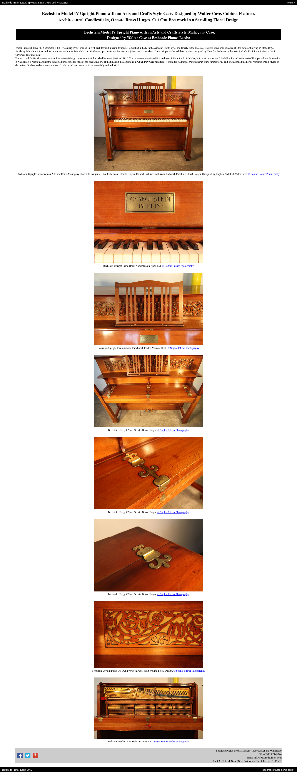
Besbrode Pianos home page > (278, 770)
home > (291, 2)
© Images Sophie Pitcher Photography (170, 741)
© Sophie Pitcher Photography (264, 174)
